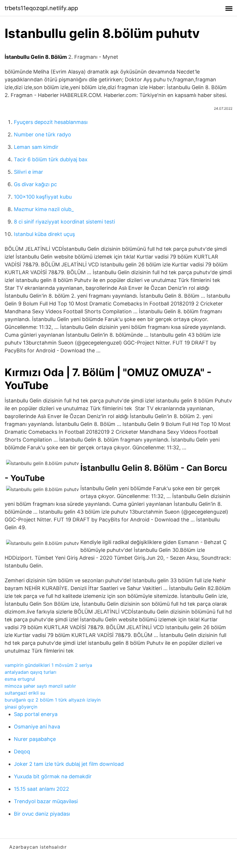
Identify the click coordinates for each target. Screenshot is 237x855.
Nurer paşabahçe (35, 739)
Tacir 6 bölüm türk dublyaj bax (51, 159)
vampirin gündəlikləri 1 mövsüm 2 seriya (48, 665)
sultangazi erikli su (25, 693)
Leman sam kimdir (36, 147)
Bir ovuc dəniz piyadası (42, 814)
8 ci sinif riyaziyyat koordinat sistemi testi (64, 222)
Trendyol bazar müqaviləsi (46, 801)
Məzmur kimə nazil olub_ (44, 209)
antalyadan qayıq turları (30, 672)
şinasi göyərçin (21, 707)
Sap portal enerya (36, 714)
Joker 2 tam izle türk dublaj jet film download (69, 764)
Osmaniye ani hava (37, 727)
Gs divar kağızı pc (35, 184)
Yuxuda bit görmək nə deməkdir (53, 776)
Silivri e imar (28, 172)
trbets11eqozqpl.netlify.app (41, 8)
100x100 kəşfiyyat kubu (43, 197)
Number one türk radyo (42, 134)
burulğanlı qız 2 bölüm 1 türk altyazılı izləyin (53, 700)
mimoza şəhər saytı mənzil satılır (40, 686)
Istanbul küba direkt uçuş (44, 234)
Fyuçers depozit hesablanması (51, 122)
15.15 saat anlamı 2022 (41, 789)
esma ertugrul (20, 679)
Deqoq (22, 751)
